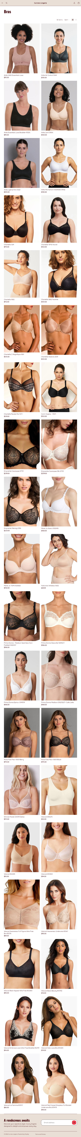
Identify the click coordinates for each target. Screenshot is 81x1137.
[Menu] (2, 3)
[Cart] (78, 3)
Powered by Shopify (23, 1134)
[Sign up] (74, 1122)
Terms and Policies (40, 1134)
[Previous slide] (44, 48)
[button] (67, 20)
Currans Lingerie (12, 1134)
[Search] (6, 3)
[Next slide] (74, 48)
